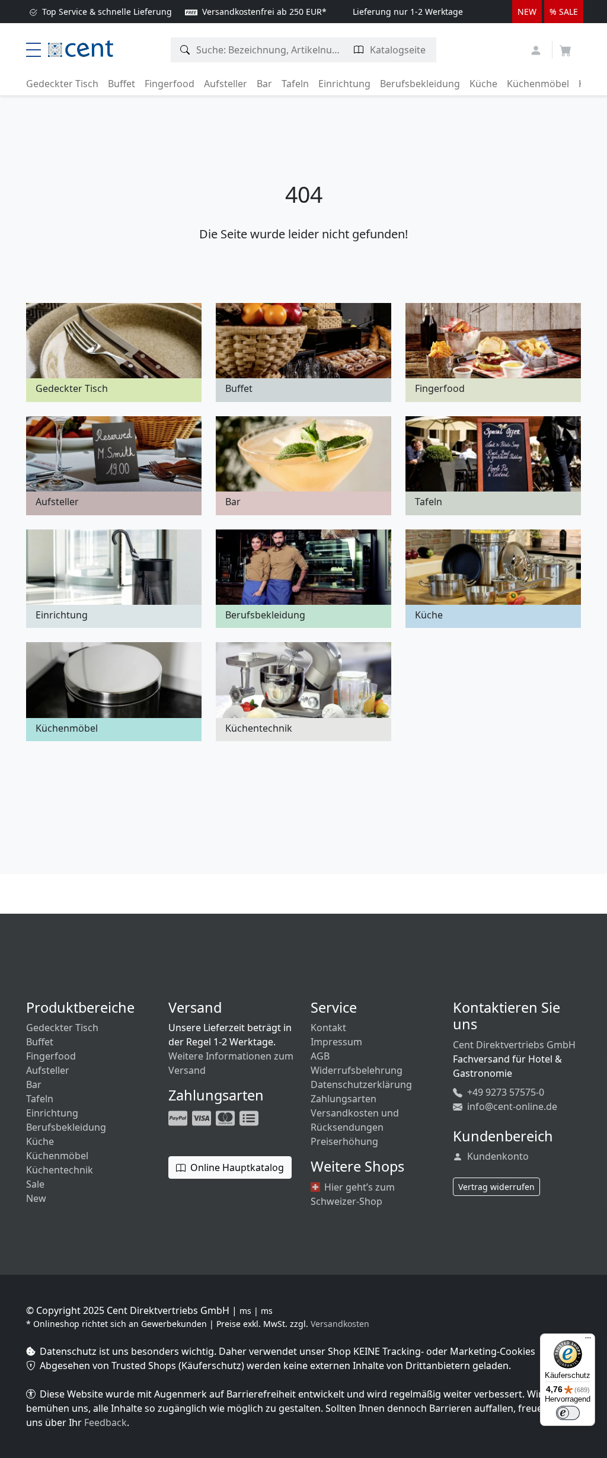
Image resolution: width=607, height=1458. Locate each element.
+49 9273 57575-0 (504, 1092)
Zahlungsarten (343, 1098)
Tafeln (295, 83)
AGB (320, 1056)
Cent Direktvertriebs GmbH (514, 1044)
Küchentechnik (59, 1169)
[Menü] (588, 1340)
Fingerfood (169, 83)
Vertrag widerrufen (496, 1186)
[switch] (568, 1413)
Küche (483, 83)
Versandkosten (340, 1323)
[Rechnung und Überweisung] (250, 1117)
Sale (35, 1184)
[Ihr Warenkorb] (565, 46)
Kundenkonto (497, 1156)
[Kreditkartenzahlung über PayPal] (202, 1117)
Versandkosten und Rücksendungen (355, 1120)
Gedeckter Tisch (62, 83)
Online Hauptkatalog (236, 1167)
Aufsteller (225, 83)
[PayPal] (179, 1117)
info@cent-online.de (511, 1106)
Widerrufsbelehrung (356, 1070)
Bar (264, 83)
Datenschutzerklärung (361, 1084)
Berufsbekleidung (420, 83)
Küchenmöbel (538, 83)
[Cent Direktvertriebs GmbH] (80, 47)
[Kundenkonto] (537, 49)
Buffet (121, 83)
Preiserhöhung (344, 1141)
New (36, 1198)
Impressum (336, 1041)
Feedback (105, 1422)
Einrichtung (344, 83)
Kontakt (328, 1027)
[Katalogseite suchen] (359, 50)
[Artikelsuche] (185, 50)
